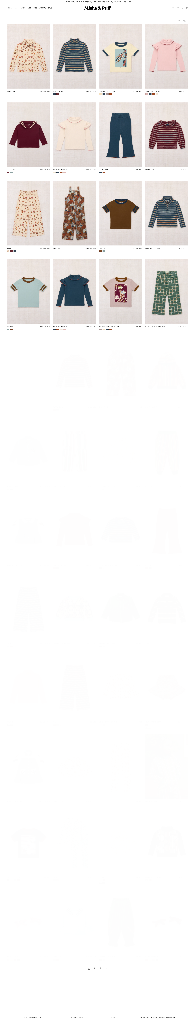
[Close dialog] (123, 496)
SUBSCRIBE (97, 521)
